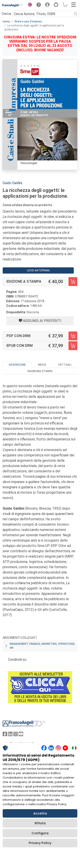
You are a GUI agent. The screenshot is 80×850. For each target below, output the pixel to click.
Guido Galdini (12, 183)
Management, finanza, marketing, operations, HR (42, 645)
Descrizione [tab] (17, 364)
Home (6, 21)
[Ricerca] (75, 14)
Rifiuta (40, 823)
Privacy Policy (40, 843)
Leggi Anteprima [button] (38, 270)
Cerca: (7, 14)
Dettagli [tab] (64, 364)
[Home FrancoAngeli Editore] (13, 5)
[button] (29, 5)
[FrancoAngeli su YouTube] (21, 735)
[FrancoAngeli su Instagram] (15, 735)
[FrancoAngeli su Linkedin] (10, 735)
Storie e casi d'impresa (28, 21)
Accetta (40, 813)
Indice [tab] (42, 364)
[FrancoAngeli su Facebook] (5, 735)
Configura (40, 833)
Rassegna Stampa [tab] (40, 371)
